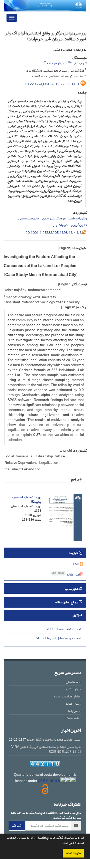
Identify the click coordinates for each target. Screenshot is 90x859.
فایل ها (74, 553)
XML (76, 564)
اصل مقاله (66, 574)
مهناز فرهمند (55, 63)
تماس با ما (74, 710)
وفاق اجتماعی (78, 218)
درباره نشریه (72, 689)
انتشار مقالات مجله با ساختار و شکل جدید (53, 739)
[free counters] (45, 764)
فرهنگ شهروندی (54, 218)
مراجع (75, 479)
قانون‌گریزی (79, 224)
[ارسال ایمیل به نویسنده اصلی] (71, 62)
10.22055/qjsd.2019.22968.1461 (52, 84)
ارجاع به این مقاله (67, 602)
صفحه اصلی (73, 681)
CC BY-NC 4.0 (49, 780)
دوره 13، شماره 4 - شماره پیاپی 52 (26, 499)
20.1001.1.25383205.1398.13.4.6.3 (54, 232)
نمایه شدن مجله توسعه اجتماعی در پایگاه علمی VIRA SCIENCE (46, 749)
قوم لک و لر (60, 224)
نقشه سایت (73, 718)
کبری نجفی (80, 63)
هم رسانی (72, 588)
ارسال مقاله (73, 703)
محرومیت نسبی (28, 218)
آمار (75, 615)
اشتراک (17, 825)
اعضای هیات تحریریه (67, 696)
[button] (61, 843)
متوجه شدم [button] (73, 853)
